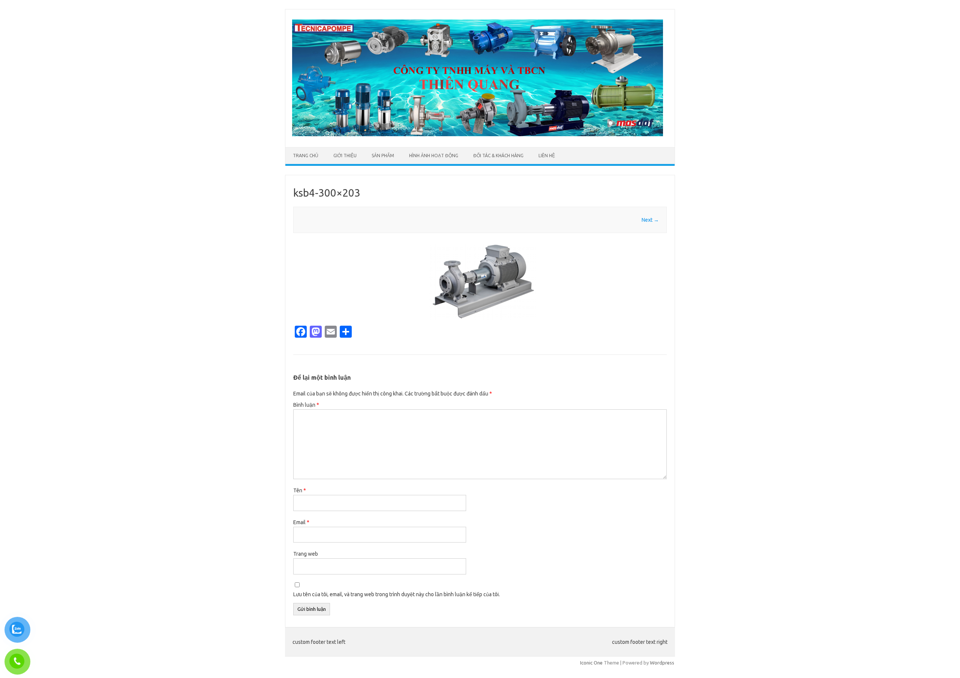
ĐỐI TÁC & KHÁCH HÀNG (498, 155)
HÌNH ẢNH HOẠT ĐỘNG (433, 155)
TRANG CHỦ (305, 155)
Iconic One (591, 662)
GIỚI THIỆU (345, 155)
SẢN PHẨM (383, 155)
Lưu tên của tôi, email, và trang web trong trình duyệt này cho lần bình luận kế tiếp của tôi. (396, 594)
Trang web (305, 554)
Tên (299, 490)
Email (301, 522)
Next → (650, 220)
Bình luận (306, 405)
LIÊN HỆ (546, 155)
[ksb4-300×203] (480, 282)
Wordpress (662, 662)
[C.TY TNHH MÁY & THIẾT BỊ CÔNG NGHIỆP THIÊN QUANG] (477, 134)
